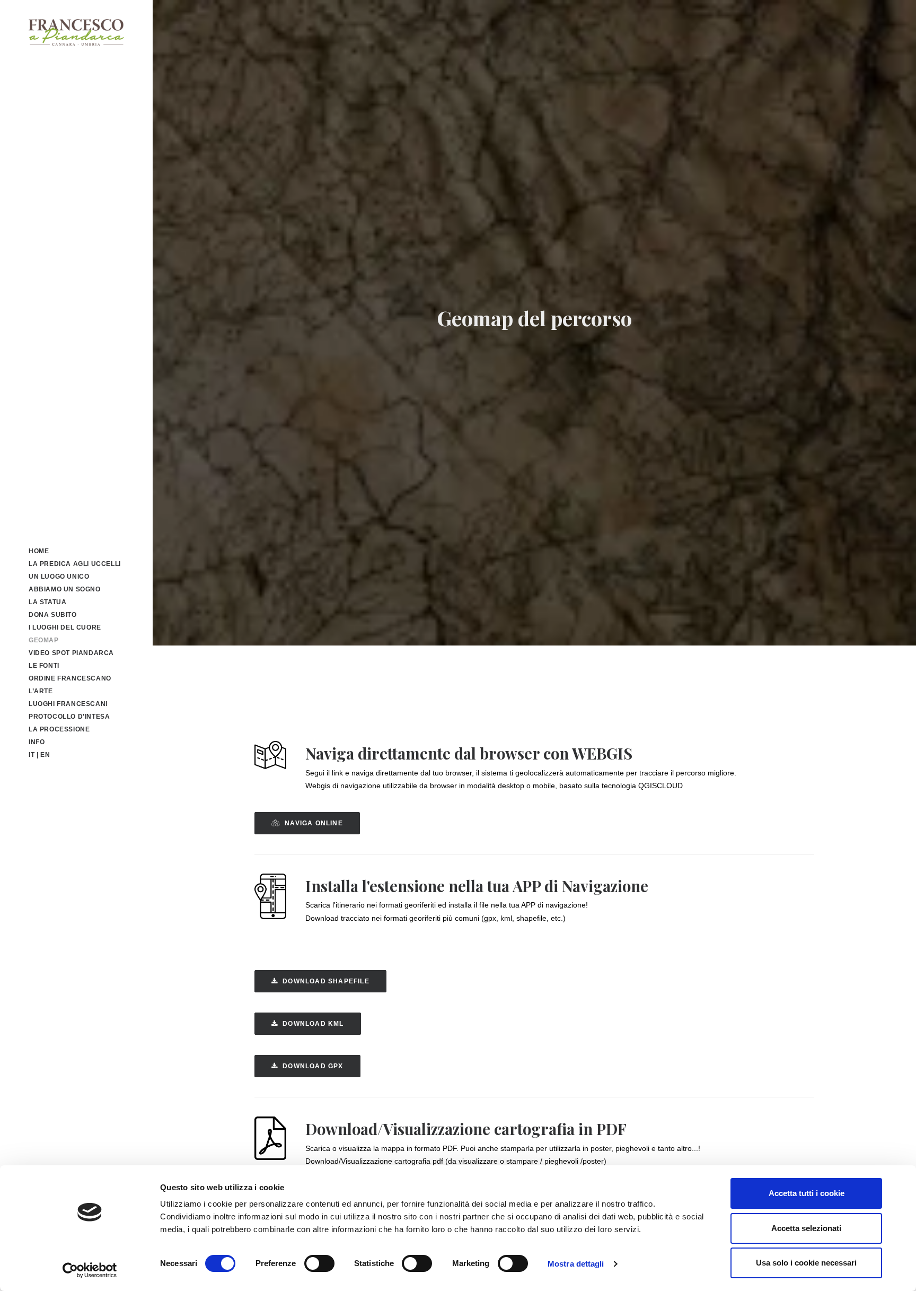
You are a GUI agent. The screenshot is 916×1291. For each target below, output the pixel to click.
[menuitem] (76, 551)
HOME (39, 551)
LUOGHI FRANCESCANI (68, 704)
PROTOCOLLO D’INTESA (69, 716)
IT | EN (39, 754)
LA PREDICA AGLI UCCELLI (75, 564)
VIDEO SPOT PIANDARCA (71, 653)
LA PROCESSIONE (59, 729)
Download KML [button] (313, 1023)
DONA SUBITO (53, 614)
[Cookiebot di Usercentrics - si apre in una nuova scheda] (89, 1270)
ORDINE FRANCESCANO (70, 678)
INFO (37, 742)
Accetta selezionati (806, 1228)
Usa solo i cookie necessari (806, 1262)
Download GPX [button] (313, 1066)
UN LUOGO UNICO (59, 576)
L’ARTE (41, 691)
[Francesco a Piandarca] (76, 32)
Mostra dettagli (576, 1263)
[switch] (319, 1263)
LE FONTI (44, 665)
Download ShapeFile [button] (326, 981)
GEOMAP (44, 640)
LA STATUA (47, 602)
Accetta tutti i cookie (806, 1193)
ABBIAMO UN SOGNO (65, 589)
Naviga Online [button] (314, 823)
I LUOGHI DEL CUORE (65, 627)
